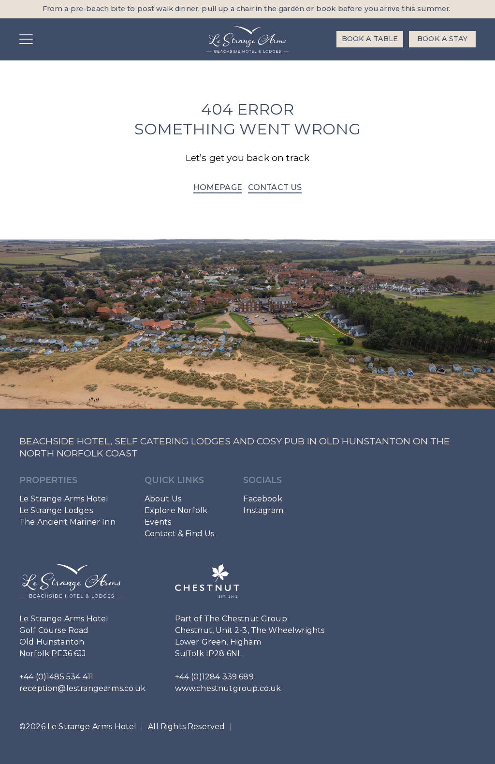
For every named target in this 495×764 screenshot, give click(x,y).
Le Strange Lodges (56, 510)
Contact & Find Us (180, 533)
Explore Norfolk (176, 510)
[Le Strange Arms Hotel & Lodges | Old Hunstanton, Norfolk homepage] (247, 39)
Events (158, 522)
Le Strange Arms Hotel (63, 498)
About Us (163, 498)
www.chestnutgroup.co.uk (228, 688)
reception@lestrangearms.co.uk (82, 688)
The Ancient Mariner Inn (67, 522)
